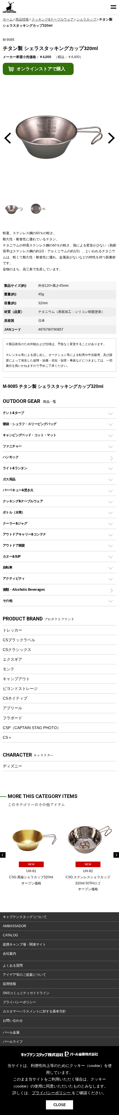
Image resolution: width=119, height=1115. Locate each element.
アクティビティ (14, 578)
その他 (7, 600)
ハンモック (11, 457)
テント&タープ (13, 413)
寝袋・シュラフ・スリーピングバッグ (29, 424)
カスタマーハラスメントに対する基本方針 (34, 1011)
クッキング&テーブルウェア (23, 501)
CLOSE (59, 1105)
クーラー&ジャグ (15, 523)
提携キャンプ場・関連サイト (24, 944)
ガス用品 (9, 479)
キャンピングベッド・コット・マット (29, 435)
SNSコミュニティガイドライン (26, 993)
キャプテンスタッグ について (25, 917)
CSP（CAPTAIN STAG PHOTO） (32, 727)
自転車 (7, 567)
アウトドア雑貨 (14, 545)
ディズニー (12, 766)
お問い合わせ (13, 1020)
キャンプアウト (16, 679)
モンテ (8, 669)
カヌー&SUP (12, 556)
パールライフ (13, 1042)
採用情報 (9, 984)
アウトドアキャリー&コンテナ (24, 534)
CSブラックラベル (19, 640)
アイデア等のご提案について (24, 975)
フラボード (12, 718)
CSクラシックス (17, 649)
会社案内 (9, 954)
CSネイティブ (15, 698)
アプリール (12, 708)
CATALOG (10, 935)
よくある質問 (13, 965)
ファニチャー (12, 446)
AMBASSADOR (14, 926)
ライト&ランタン (15, 468)
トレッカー (12, 630)
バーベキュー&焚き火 (18, 490)
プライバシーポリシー (19, 1002)
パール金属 (11, 1032)
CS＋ (7, 737)
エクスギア (12, 659)
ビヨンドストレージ (20, 688)
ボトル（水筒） (14, 512)
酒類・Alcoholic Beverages (24, 589)
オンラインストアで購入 (41, 68)
